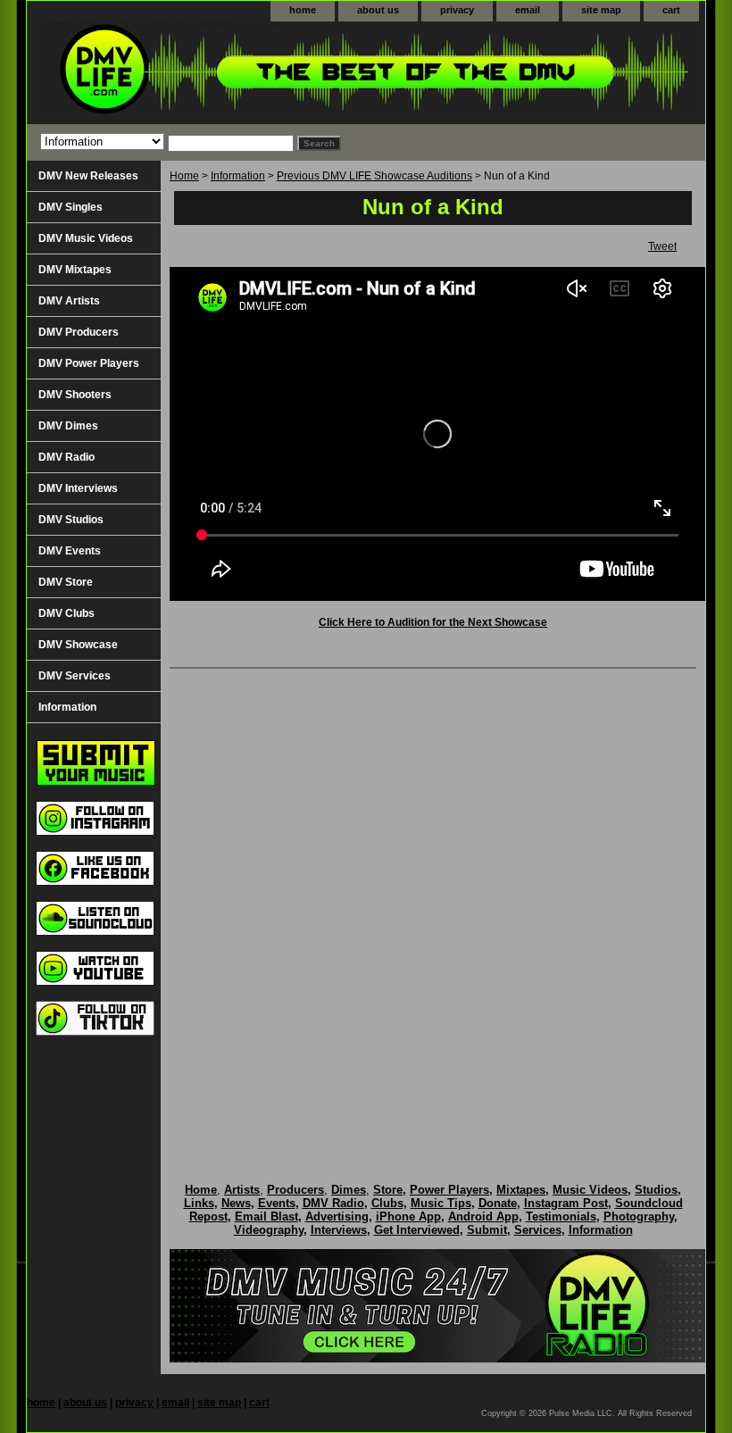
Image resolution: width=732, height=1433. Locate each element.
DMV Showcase (78, 644)
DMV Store (65, 582)
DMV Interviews (78, 488)
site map (601, 9)
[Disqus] (433, 907)
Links (199, 1203)
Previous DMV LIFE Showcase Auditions (374, 176)
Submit (487, 1230)
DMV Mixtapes (75, 269)
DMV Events (69, 551)
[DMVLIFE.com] (250, 72)
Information (238, 176)
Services (537, 1230)
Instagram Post (566, 1203)
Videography (269, 1230)
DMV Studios (71, 519)
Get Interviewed (417, 1230)
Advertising (337, 1216)
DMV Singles (70, 207)
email (527, 9)
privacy (457, 9)
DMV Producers (78, 332)
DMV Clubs (66, 613)
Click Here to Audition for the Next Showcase (433, 622)
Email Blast (266, 1216)
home (302, 9)
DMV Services (74, 676)
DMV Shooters (75, 394)
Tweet (662, 246)
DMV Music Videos (85, 238)
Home (184, 176)
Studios (656, 1189)
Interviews (339, 1230)
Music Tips (441, 1203)
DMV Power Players (88, 363)
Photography (638, 1216)
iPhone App (408, 1216)
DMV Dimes (68, 426)
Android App (483, 1216)
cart (671, 9)
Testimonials (561, 1216)
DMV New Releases (88, 176)
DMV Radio (66, 457)
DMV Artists (69, 301)
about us (378, 9)
